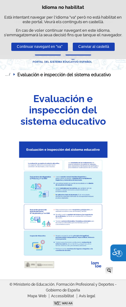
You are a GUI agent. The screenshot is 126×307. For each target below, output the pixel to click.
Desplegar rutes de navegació (7, 74)
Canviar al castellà (93, 47)
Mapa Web (37, 296)
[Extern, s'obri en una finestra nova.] (63, 304)
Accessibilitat (62, 296)
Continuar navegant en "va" (39, 47)
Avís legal (87, 296)
